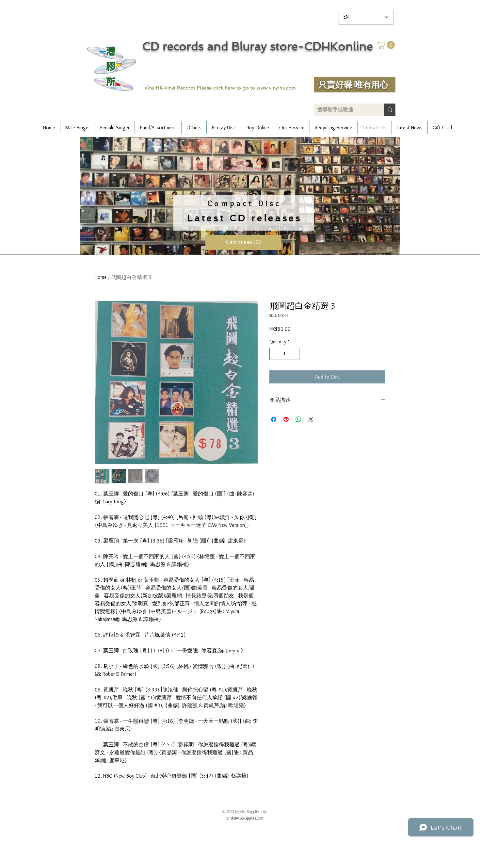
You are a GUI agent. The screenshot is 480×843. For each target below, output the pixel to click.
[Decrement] (274, 354)
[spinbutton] (284, 354)
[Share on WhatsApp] (298, 419)
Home (101, 277)
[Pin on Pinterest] (286, 419)
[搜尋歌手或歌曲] (389, 110)
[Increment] (294, 354)
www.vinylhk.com (276, 88)
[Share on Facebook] (274, 419)
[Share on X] (311, 419)
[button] (387, 45)
